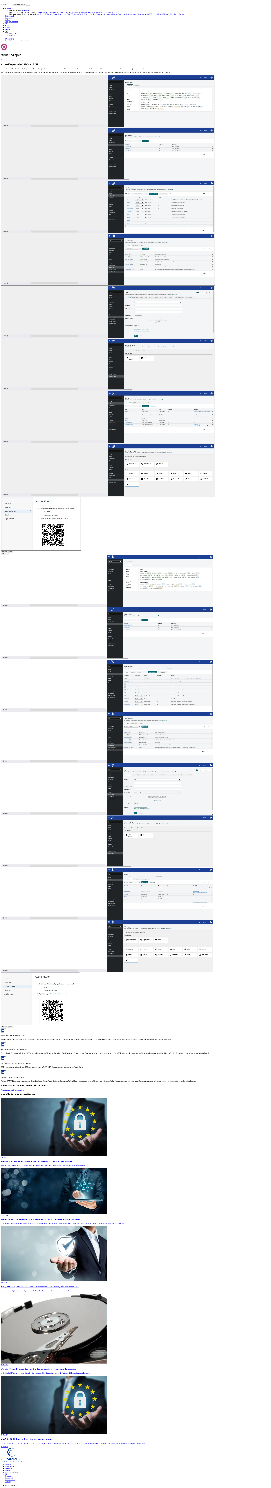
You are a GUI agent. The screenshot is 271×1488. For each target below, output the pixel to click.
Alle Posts (4, 1447)
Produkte (8, 1464)
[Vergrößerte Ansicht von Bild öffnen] (108, 101)
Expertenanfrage (18, 60)
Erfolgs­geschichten (11, 1472)
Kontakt (7, 1482)
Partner (7, 1470)
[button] (8, 8)
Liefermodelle (9, 1466)
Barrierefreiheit (10, 1480)
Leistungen (8, 1468)
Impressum (8, 1476)
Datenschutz (9, 1478)
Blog (6, 1474)
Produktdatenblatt (7, 60)
